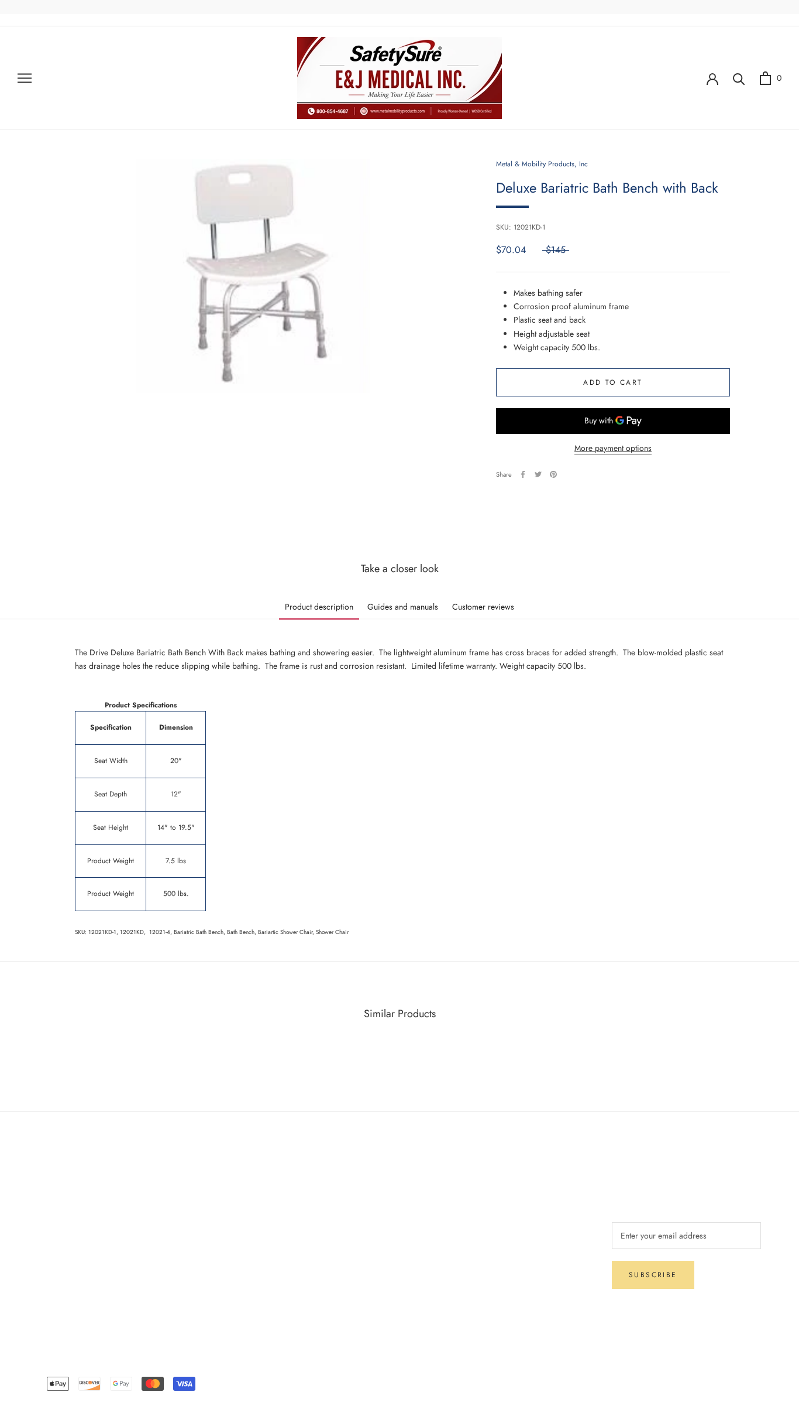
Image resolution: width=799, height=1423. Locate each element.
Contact (205, 1210)
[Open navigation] (25, 78)
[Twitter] (538, 474)
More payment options (613, 448)
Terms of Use (214, 1229)
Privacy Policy (62, 1248)
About (202, 1190)
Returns (50, 1229)
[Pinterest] (553, 474)
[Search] (739, 78)
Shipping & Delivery (73, 1210)
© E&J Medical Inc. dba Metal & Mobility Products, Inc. (399, 1366)
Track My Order (65, 1268)
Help (46, 1190)
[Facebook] (522, 474)
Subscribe (653, 1275)
